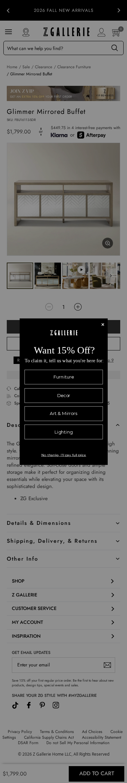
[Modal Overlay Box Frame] (64, 391)
